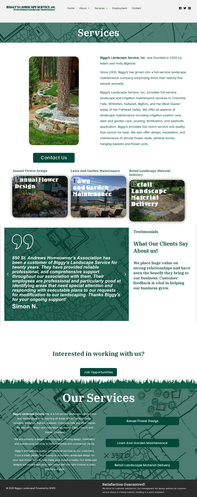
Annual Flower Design (29, 171)
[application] (88, 8)
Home (70, 8)
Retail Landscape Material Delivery (149, 173)
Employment (119, 8)
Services (99, 8)
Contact (136, 8)
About (82, 8)
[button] (8, 274)
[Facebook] (180, 8)
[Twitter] (184, 8)
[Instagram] (189, 8)
